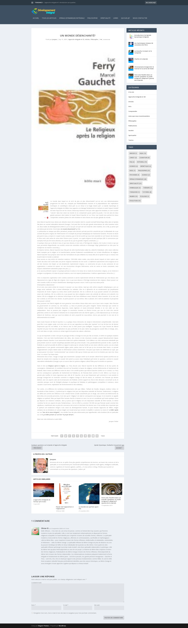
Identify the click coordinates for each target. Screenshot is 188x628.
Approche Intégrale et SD (76, 39)
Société (130, 130)
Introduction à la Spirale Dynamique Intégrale (142, 36)
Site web (97, 605)
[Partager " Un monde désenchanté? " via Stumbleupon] (89, 436)
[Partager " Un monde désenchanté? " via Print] (97, 436)
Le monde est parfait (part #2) (89, 508)
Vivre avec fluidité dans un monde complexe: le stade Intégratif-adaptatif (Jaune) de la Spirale (111, 500)
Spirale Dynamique (138, 179)
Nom (33, 605)
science (146, 175)
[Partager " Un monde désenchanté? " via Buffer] (85, 436)
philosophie (144, 170)
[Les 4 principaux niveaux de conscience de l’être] (130, 44)
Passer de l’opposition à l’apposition (64, 508)
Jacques (54, 39)
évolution (135, 201)
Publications (132, 126)
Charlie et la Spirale (141, 59)
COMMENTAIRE (36, 583)
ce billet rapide (113, 410)
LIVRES (115, 18)
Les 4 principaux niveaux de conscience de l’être (143, 44)
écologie (144, 196)
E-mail (65, 605)
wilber (133, 196)
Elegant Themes (43, 626)
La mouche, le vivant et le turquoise (143, 52)
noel (132, 170)
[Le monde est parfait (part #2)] (89, 493)
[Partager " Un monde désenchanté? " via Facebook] (62, 436)
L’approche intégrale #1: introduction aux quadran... (60, 2)
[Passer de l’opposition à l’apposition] (66, 493)
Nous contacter (140, 18)
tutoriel (146, 192)
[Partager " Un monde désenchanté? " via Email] (93, 436)
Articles (87, 39)
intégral (142, 162)
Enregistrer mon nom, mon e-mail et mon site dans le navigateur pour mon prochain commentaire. (65, 613)
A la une (131, 92)
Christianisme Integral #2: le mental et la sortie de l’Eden (144, 68)
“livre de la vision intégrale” (50, 412)
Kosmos (134, 166)
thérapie (147, 188)
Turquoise (135, 192)
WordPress (62, 626)
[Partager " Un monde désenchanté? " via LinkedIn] (81, 436)
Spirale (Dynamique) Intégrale (72, 18)
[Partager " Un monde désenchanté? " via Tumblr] (73, 436)
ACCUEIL (36, 18)
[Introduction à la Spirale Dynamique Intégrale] (130, 36)
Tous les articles (49, 18)
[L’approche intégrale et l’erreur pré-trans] (43, 490)
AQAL (143, 153)
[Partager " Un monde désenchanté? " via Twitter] (66, 436)
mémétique (145, 166)
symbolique (135, 188)
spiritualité (135, 183)
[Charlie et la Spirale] (130, 60)
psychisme (134, 175)
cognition (144, 158)
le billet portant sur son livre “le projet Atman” (59, 415)
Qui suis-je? (125, 18)
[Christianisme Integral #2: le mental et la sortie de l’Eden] (130, 68)
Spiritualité (105, 18)
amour (133, 153)
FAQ (132, 162)
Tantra (130, 140)
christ (133, 158)
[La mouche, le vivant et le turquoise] (130, 52)
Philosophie (92, 18)
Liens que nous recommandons (139, 116)
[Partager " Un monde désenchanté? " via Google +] (70, 436)
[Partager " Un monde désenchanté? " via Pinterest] (77, 436)
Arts (129, 106)
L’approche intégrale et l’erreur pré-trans (41, 500)
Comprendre (132, 111)
